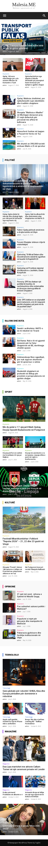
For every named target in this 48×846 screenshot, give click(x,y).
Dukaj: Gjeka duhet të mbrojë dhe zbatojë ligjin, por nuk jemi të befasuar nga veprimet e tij (13, 217)
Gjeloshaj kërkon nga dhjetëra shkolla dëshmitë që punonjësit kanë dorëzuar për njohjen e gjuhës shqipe (34, 80)
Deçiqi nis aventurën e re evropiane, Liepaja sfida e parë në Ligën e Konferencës (35, 456)
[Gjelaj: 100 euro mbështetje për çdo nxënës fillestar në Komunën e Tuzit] (13, 64)
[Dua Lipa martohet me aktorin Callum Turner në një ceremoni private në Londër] (24, 748)
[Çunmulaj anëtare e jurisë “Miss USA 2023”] (24, 819)
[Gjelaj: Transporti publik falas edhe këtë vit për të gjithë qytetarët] (24, 39)
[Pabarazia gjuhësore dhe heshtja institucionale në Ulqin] (9, 634)
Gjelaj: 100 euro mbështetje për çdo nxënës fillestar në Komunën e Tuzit (11, 79)
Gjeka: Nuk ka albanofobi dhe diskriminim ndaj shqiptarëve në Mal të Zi (35, 216)
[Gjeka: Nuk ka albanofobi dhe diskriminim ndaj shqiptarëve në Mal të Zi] (35, 203)
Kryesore (6, 42)
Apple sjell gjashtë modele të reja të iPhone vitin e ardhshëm (12, 721)
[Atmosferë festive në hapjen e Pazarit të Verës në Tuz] (9, 133)
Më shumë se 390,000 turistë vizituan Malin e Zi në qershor (31, 145)
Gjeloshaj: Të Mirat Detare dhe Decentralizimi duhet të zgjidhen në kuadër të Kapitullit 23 (31, 256)
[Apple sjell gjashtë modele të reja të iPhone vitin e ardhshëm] (13, 708)
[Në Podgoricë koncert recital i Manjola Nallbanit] (35, 556)
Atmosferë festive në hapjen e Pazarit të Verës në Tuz (30, 132)
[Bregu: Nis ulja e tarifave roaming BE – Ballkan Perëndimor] (35, 708)
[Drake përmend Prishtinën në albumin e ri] (13, 781)
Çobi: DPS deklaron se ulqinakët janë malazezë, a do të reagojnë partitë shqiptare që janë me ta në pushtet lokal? (31, 303)
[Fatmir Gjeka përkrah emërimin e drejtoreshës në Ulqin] (9, 231)
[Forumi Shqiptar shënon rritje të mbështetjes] (9, 244)
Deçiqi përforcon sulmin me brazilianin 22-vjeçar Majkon (12, 455)
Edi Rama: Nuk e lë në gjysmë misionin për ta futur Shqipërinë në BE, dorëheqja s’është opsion (31, 344)
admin (5, 85)
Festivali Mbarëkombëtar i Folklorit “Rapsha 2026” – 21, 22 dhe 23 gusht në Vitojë (23, 541)
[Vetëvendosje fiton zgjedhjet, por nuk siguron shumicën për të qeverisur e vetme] (9, 358)
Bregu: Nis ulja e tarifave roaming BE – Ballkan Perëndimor (34, 721)
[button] (44, 15)
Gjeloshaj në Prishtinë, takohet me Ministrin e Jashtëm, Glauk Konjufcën (30, 270)
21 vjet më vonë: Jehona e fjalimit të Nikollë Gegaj (29, 595)
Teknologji (6, 688)
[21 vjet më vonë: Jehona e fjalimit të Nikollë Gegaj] (9, 595)
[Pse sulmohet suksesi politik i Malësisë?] (9, 608)
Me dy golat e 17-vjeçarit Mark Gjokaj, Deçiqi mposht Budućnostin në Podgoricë (24, 428)
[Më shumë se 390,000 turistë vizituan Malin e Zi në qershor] (9, 145)
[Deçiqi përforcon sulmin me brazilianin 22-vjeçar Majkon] (13, 442)
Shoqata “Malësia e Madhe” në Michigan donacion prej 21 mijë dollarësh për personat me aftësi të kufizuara (30, 117)
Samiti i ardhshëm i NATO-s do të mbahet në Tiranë (30, 329)
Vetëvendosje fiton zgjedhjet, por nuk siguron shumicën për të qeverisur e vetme (31, 359)
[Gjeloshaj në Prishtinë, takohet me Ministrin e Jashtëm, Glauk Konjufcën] (9, 269)
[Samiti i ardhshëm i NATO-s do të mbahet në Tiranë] (9, 330)
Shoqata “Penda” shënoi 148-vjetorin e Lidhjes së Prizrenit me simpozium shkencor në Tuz (12, 570)
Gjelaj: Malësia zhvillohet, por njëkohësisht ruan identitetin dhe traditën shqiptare (31, 101)
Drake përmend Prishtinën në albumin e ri (13, 793)
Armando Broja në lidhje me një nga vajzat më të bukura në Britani (34, 794)
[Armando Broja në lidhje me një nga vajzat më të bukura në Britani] (35, 781)
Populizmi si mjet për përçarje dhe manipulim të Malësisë (29, 621)
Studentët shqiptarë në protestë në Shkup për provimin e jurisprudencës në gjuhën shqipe (31, 375)
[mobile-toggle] (4, 15)
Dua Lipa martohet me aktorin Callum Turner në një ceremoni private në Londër (24, 768)
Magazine (6, 764)
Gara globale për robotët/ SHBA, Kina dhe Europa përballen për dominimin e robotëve (24, 694)
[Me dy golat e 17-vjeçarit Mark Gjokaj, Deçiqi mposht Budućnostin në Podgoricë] (24, 409)
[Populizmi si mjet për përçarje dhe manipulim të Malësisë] (9, 620)
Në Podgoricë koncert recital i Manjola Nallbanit (35, 568)
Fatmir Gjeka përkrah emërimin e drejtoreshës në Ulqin (30, 231)
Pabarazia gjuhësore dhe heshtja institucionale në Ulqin (29, 635)
